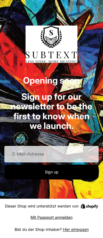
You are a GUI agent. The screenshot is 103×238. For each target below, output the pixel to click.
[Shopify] (89, 206)
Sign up (52, 172)
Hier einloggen (76, 229)
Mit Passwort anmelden (51, 217)
